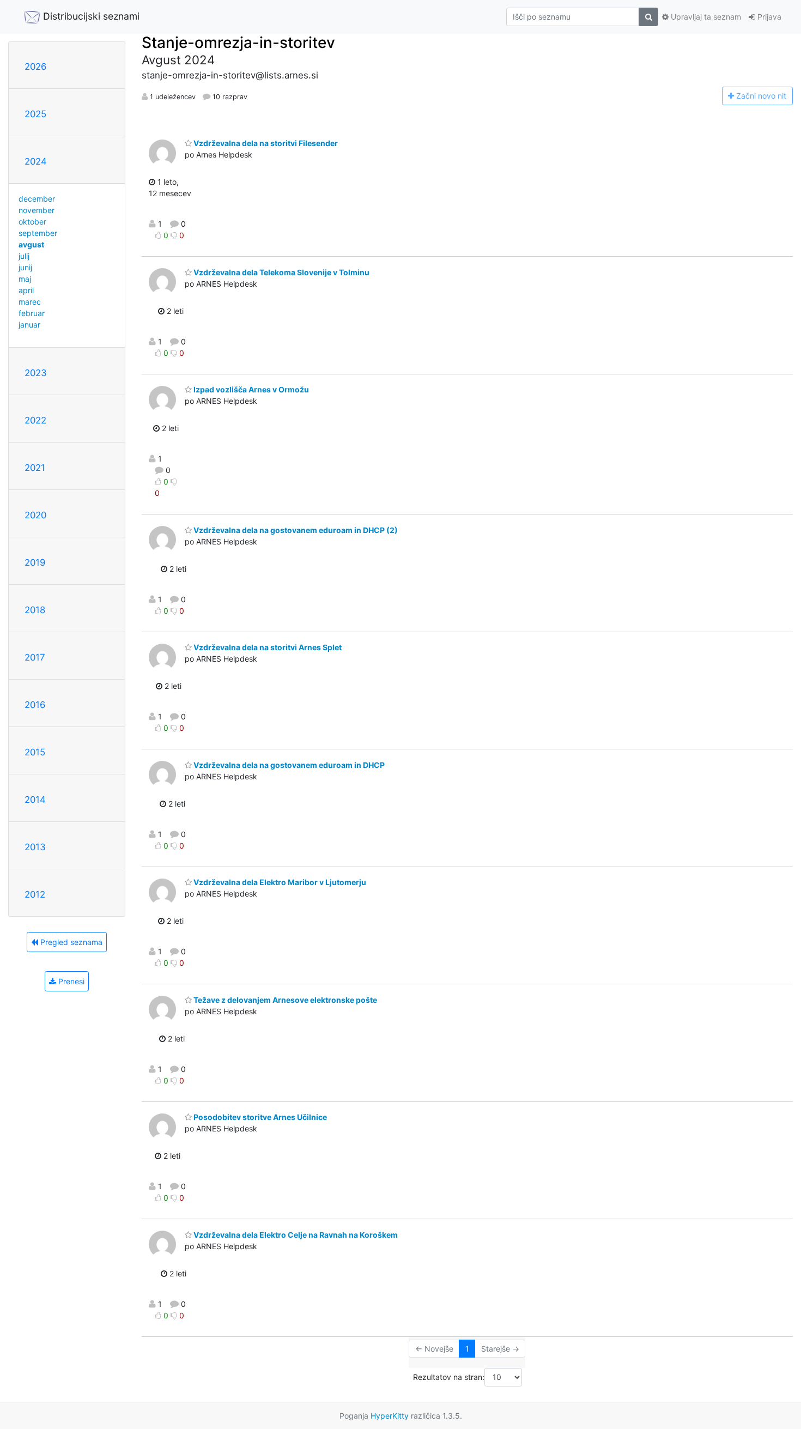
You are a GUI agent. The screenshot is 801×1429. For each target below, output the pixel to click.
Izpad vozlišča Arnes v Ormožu (250, 389)
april (26, 290)
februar (32, 313)
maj (25, 278)
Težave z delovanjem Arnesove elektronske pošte (284, 999)
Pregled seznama (70, 942)
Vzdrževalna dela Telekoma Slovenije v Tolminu (280, 272)
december (37, 198)
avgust (31, 244)
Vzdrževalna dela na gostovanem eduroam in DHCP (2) (295, 530)
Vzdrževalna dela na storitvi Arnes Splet (267, 647)
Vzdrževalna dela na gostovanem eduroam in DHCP (288, 765)
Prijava (768, 16)
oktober (32, 221)
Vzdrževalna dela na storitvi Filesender (265, 143)
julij (24, 256)
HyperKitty (390, 1415)
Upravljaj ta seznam (705, 16)
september (38, 233)
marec (30, 301)
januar (29, 324)
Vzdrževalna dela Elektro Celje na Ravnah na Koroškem (295, 1234)
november (36, 210)
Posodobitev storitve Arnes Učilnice (259, 1117)
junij (25, 267)
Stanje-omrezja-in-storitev (238, 42)
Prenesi (70, 981)
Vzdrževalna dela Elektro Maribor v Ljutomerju (279, 882)
